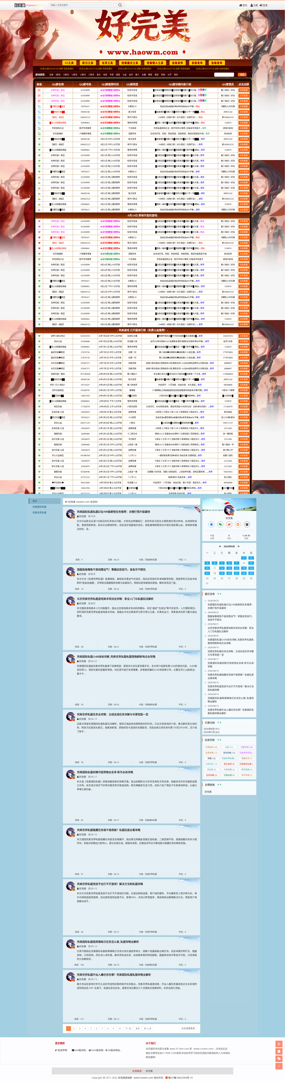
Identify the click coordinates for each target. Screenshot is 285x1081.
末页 (138, 1028)
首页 (245, 5)
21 (236, 573)
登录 (265, 5)
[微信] (220, 524)
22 (244, 573)
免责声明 (62, 1050)
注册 (255, 5)
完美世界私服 (39, 512)
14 (236, 568)
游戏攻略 (229, 752)
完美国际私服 (39, 506)
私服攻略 (212, 752)
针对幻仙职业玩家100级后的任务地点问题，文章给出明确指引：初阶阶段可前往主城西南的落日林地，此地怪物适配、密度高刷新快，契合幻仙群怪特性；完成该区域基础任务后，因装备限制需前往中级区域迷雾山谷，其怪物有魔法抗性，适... (137, 524)
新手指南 (246, 769)
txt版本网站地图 (116, 1050)
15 (244, 568)
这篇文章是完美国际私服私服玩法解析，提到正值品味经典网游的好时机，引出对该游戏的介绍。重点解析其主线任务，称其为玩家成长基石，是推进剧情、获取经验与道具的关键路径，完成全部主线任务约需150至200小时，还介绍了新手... (137, 727)
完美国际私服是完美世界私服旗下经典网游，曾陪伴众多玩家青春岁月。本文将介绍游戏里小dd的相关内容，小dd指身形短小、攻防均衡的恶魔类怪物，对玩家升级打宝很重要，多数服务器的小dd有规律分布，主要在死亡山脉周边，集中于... (137, 669)
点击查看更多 (188, 1028)
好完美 (82, 516)
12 (222, 568)
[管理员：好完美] (229, 509)
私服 (229, 747)
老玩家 (211, 769)
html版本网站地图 (100, 1050)
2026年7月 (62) (211, 732)
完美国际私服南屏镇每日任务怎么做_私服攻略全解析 (108, 942)
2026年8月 (229, 546)
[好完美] (70, 513)
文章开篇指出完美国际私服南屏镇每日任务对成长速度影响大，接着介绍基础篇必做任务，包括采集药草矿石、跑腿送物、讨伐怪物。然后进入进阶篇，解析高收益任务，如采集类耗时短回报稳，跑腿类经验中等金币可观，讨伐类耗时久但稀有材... (137, 954)
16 (251, 568)
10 (119, 1028)
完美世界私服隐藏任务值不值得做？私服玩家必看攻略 (108, 830)
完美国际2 (212, 764)
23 (251, 573)
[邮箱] (238, 524)
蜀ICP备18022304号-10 (180, 1077)
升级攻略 (229, 769)
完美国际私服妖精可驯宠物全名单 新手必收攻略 (105, 772)
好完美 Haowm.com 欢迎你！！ (85, 501)
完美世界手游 (247, 752)
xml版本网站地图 (84, 1050)
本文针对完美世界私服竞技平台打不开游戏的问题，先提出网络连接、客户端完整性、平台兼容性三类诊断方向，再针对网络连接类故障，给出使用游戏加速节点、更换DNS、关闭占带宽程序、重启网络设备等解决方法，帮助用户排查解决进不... (137, 897)
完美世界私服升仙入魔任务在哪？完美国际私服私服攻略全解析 (114, 974)
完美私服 (229, 775)
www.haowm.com (143, 1077)
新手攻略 (246, 775)
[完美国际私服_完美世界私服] (29, 5)
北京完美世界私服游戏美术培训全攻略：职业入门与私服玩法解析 (115, 599)
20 (229, 573)
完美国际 (212, 747)
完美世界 (247, 747)
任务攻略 (211, 775)
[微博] (229, 524)
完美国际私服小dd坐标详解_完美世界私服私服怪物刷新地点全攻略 (116, 656)
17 (207, 573)
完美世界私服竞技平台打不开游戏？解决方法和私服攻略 (110, 884)
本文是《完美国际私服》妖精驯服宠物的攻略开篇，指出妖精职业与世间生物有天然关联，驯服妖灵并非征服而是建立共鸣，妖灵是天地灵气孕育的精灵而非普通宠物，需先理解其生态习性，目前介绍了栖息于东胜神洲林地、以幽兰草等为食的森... (137, 785)
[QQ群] (247, 524)
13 (229, 568)
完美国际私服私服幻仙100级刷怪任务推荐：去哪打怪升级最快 (113, 511)
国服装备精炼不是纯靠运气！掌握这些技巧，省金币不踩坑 (111, 569)
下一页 (128, 1028)
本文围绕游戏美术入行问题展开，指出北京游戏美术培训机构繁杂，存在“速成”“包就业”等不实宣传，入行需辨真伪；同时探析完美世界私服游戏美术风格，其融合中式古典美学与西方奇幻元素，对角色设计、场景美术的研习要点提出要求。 (137, 612)
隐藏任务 (246, 758)
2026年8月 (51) (211, 728)
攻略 (211, 758)
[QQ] (211, 524)
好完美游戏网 (125, 1077)
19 (222, 573)
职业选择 (229, 764)
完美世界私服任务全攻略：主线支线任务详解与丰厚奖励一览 (112, 714)
